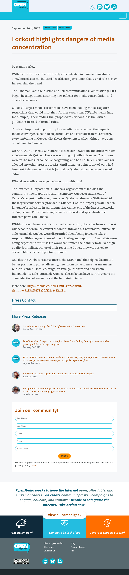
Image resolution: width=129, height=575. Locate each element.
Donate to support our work (108, 533)
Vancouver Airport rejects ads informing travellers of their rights (58, 373)
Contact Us (49, 550)
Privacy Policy (78, 546)
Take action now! (21, 533)
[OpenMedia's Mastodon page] (100, 7)
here (33, 465)
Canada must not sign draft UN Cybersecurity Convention (54, 326)
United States (50, 27)
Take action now (71, 504)
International (64, 27)
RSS (73, 550)
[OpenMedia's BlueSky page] (107, 7)
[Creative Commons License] (21, 561)
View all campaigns (63, 515)
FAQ (73, 543)
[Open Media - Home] (20, 6)
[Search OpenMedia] (92, 7)
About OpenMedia (53, 543)
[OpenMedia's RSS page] (114, 7)
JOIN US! (64, 456)
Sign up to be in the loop (64, 533)
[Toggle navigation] (123, 16)
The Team (49, 546)
